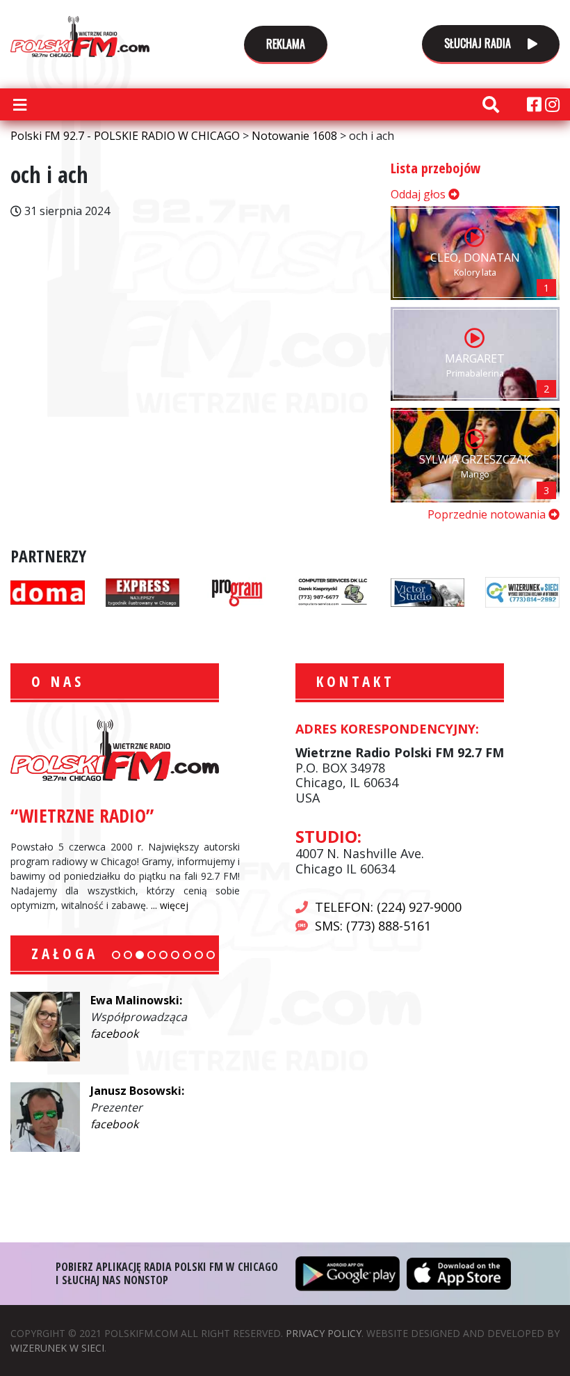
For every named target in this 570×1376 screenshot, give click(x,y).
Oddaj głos (419, 194)
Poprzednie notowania (487, 514)
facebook (114, 1033)
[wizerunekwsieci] (522, 591)
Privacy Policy (323, 1333)
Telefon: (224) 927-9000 (388, 907)
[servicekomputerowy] (332, 591)
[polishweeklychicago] (237, 591)
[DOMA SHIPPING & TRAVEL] (47, 591)
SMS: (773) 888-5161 (373, 925)
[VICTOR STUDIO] (428, 591)
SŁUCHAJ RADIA (479, 43)
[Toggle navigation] (19, 104)
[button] (116, 955)
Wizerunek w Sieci (57, 1347)
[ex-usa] (143, 591)
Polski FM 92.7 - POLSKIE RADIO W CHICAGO (79, 36)
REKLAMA (285, 43)
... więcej (169, 905)
